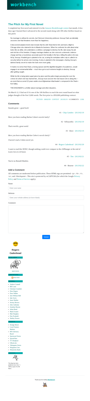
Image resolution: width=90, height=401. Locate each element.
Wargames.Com (15, 347)
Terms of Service (23, 179)
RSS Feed (17, 277)
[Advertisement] (48, 16)
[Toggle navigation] (78, 5)
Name (10, 184)
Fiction (39, 99)
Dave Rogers (14, 291)
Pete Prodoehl (14, 316)
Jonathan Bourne (15, 307)
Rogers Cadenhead (66, 144)
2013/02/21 (79, 156)
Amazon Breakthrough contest (57, 28)
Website (11, 193)
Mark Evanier (14, 312)
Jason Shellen (14, 300)
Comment (12, 203)
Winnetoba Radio (15, 350)
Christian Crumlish (16, 289)
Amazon (47, 99)
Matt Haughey (14, 314)
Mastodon (15, 271)
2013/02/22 (79, 166)
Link (82, 99)
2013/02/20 (79, 144)
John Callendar (14, 305)
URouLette (13, 343)
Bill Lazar (13, 286)
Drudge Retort (14, 325)
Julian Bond (13, 309)
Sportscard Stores (15, 336)
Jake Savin (13, 298)
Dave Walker (14, 293)
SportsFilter (13, 338)
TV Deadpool (14, 341)
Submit (46, 237)
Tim (71, 156)
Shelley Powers (14, 318)
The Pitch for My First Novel (25, 24)
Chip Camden (68, 113)
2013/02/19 (64, 99)
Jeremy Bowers (14, 302)
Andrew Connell (15, 284)
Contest (55, 99)
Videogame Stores (15, 345)
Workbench (51, 380)
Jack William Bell (15, 296)
